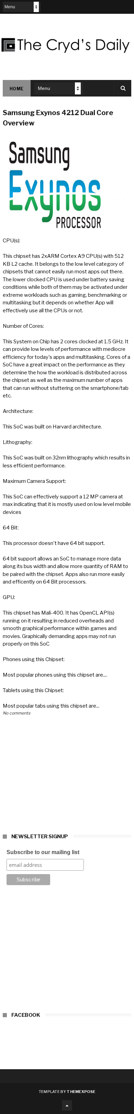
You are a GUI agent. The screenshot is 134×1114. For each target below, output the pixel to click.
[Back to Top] (67, 1105)
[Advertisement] (67, 950)
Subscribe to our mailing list (43, 852)
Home (17, 88)
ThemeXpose (81, 1091)
